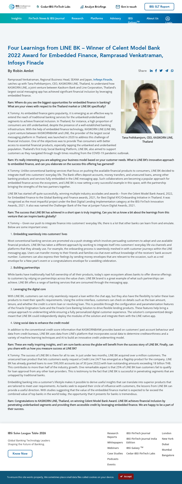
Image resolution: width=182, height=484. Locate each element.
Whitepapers (115, 442)
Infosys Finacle (102, 79)
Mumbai (167, 449)
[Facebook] (156, 70)
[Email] (167, 70)
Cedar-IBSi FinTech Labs (55, 6)
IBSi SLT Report (159, 6)
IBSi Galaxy (134, 20)
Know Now (20, 453)
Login (168, 22)
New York (167, 438)
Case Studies (115, 453)
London (166, 433)
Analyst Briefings (95, 6)
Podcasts (112, 459)
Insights (16, 18)
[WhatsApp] (172, 70)
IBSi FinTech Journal (138, 433)
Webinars (113, 448)
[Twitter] (161, 70)
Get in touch (129, 6)
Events (111, 464)
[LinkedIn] (151, 70)
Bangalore (168, 455)
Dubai (165, 444)
